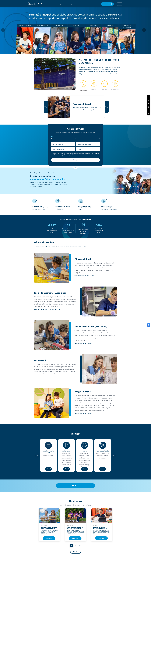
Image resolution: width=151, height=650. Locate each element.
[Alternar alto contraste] (148, 103)
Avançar (75, 160)
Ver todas (75, 552)
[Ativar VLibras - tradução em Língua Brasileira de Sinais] (148, 110)
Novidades (79, 4)
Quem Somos (52, 4)
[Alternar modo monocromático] (148, 107)
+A (148, 97)
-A (148, 100)
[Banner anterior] (3, 30)
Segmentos (62, 4)
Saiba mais (48, 469)
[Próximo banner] (144, 30)
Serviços (71, 4)
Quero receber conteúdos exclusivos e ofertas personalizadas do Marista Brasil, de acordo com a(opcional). (76, 154)
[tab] (77, 52)
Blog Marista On (90, 4)
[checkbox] (51, 153)
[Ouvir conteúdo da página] (148, 113)
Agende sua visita (106, 4)
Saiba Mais (49, 538)
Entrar (118, 4)
